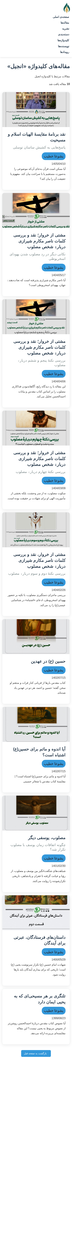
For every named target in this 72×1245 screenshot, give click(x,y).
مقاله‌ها (65, 22)
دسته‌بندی (63, 34)
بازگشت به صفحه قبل (35, 1053)
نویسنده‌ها (63, 46)
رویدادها (64, 51)
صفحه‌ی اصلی (61, 16)
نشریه (65, 28)
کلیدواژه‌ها (63, 40)
